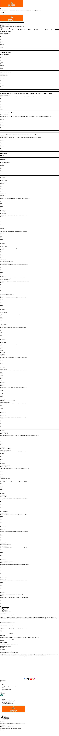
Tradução (1, 12)
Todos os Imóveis (2, 24)
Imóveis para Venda (5, 10)
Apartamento (7, 24)
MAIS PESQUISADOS (5, 607)
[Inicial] (11, 21)
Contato (16, 10)
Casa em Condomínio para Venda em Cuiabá (47, 617)
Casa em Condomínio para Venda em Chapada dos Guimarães (42, 618)
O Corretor (19, 10)
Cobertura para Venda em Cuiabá (28, 618)
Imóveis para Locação (11, 10)
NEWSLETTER (4, 609)
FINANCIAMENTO (5, 610)
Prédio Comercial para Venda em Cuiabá (17, 618)
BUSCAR (57, 29)
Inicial (1, 10)
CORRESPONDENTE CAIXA (6, 611)
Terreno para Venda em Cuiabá (16, 617)
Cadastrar (10, 633)
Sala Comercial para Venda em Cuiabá (26, 617)
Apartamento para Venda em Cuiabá (6, 617)
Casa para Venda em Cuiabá (36, 617)
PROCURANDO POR (5, 608)
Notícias (32, 10)
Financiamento (28, 10)
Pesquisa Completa (23, 10)
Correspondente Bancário (37, 10)
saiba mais (2, 640)
